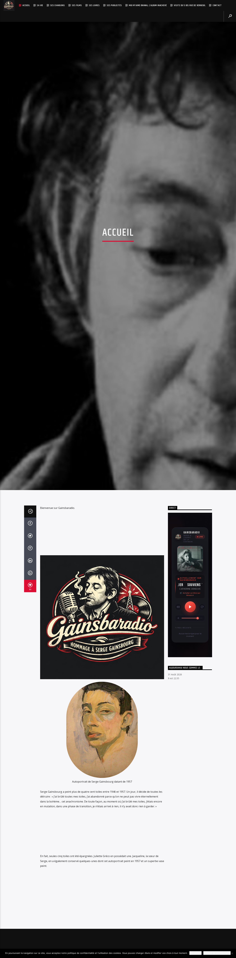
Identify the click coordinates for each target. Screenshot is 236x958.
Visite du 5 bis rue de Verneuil (189, 5)
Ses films (77, 5)
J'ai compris (195, 953)
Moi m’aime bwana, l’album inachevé (148, 5)
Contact (217, 5)
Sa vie (40, 5)
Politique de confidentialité (217, 953)
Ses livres (94, 5)
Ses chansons (57, 5)
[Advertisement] (102, 569)
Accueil (26, 5)
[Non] (232, 953)
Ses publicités (114, 5)
